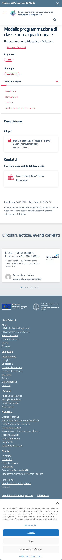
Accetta (31, 533)
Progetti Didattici (10, 434)
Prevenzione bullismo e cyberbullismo (20, 431)
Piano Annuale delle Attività (16, 424)
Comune (6, 346)
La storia (6, 385)
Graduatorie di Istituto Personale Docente (22, 474)
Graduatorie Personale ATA (15, 470)
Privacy (5, 378)
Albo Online (8, 480)
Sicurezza (6, 374)
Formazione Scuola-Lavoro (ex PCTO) (20, 420)
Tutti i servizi (8, 406)
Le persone (7, 364)
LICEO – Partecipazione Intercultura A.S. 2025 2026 (22, 254)
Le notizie (6, 456)
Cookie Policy (24, 556)
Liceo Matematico (11, 438)
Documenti (7, 442)
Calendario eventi (10, 463)
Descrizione (10, 91)
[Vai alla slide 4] (31, 287)
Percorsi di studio (10, 403)
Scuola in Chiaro (10, 335)
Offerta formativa (10, 416)
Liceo (8, 59)
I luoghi (5, 360)
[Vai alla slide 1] (21, 287)
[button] (57, 502)
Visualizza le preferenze (31, 549)
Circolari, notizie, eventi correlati (20, 108)
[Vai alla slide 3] (28, 287)
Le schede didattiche (12, 445)
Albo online (7, 466)
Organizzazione (9, 382)
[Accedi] (57, 3)
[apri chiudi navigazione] (5, 13)
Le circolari (7, 459)
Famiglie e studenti (11, 399)
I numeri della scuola (12, 367)
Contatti (9, 102)
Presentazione (9, 356)
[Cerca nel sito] (55, 20)
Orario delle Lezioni (11, 427)
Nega (31, 541)
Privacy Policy (36, 556)
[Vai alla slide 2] (25, 287)
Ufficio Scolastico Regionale (15, 328)
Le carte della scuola (12, 371)
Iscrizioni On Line (10, 339)
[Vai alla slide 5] (35, 287)
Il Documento (11, 97)
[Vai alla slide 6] (38, 287)
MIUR (4, 324)
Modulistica (11, 74)
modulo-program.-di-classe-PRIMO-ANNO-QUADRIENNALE (32, 142)
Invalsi (5, 342)
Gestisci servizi (30, 524)
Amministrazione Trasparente (16, 483)
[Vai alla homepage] (13, 13)
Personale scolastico (12, 395)
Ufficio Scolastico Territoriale (16, 332)
